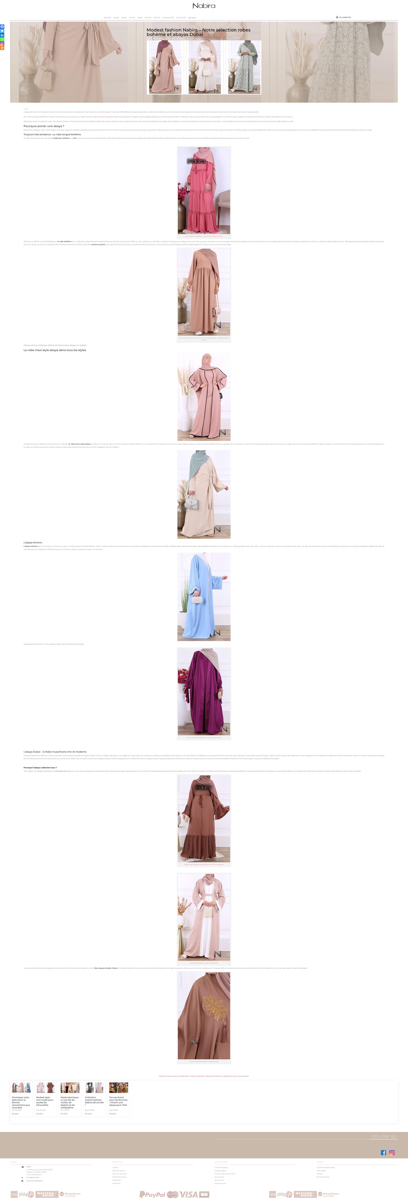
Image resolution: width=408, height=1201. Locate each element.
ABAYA (124, 18)
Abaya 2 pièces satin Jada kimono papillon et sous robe (204, 737)
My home (192, 18)
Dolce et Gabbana (198, 755)
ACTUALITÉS (181, 18)
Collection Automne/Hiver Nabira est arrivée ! (94, 1101)
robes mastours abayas (103, 117)
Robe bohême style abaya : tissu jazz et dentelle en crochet (204, 236)
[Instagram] (2, 43)
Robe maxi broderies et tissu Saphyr (190, 338)
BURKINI (107, 18)
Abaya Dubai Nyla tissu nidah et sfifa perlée (204, 963)
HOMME (148, 18)
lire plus (15, 1114)
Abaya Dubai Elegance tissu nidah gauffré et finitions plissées (204, 864)
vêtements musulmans (195, 39)
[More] (2, 48)
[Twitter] (2, 31)
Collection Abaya (164, 39)
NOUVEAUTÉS (168, 18)
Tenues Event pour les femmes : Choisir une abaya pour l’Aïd (118, 1101)
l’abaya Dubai (253, 112)
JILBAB (116, 18)
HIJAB (139, 18)
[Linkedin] (2, 35)
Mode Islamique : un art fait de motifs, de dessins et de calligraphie (70, 1102)
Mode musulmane (178, 39)
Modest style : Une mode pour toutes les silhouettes (44, 1101)
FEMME (132, 18)
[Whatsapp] (2, 39)
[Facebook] (2, 26)
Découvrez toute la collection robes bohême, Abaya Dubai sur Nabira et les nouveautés (204, 1076)
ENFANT (157, 18)
